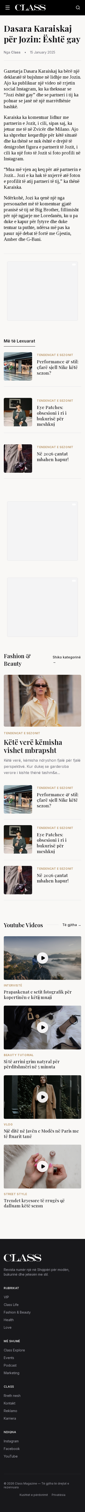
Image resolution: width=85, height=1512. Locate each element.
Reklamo (10, 1411)
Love (8, 1327)
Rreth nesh (12, 1396)
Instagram (11, 1441)
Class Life (11, 1305)
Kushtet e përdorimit (34, 1495)
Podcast (10, 1365)
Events (9, 1358)
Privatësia (58, 1495)
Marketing (11, 1373)
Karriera (10, 1418)
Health (9, 1320)
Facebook (12, 1449)
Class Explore (14, 1350)
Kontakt (9, 1403)
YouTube (11, 1456)
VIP (6, 1297)
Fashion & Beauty (17, 1312)
